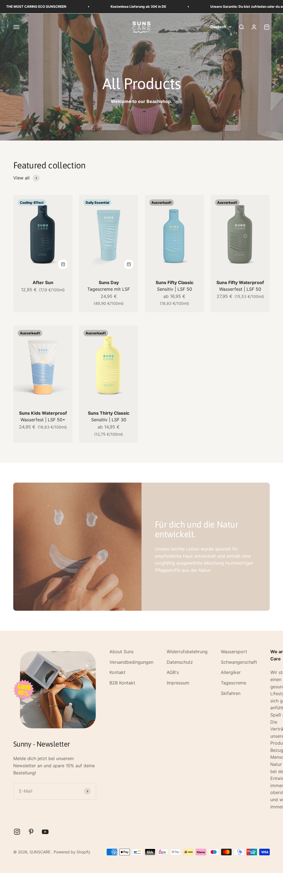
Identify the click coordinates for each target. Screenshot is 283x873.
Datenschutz (180, 662)
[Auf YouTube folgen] (45, 831)
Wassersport (234, 651)
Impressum (178, 683)
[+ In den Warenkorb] (63, 264)
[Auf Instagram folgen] (17, 831)
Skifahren (230, 693)
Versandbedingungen (131, 662)
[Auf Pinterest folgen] (31, 831)
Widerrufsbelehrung (187, 651)
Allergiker (231, 672)
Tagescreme (233, 683)
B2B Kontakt (122, 683)
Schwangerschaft (239, 662)
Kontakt (117, 672)
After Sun (43, 282)
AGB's (173, 672)
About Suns (121, 651)
